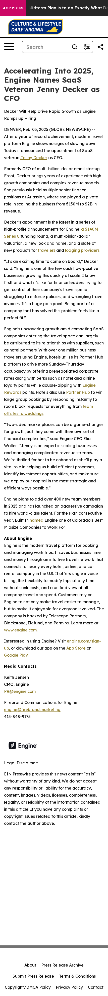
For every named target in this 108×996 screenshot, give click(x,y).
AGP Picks (13, 8)
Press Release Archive (62, 965)
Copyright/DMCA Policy (28, 987)
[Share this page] (100, 47)
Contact (95, 987)
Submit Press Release (33, 976)
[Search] (75, 47)
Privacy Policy (69, 987)
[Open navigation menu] (9, 47)
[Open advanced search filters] (87, 47)
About (30, 965)
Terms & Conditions (77, 976)
